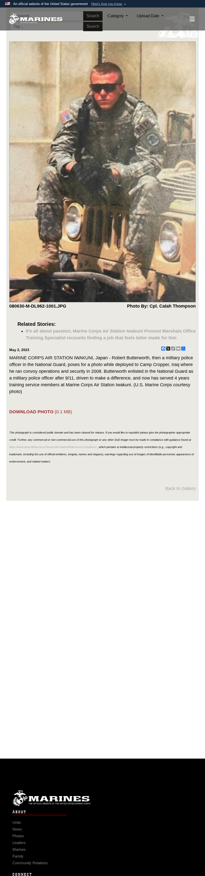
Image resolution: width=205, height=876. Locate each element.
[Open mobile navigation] (192, 18)
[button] (109, 3)
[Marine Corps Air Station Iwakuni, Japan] (35, 19)
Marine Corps (102, 798)
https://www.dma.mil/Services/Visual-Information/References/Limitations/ (52, 446)
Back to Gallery (180, 488)
